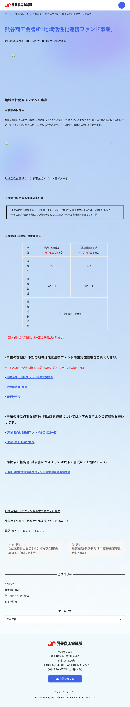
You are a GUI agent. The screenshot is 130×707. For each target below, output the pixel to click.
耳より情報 (11, 601)
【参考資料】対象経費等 (20, 442)
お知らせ (35, 40)
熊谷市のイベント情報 (17, 595)
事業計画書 (13, 396)
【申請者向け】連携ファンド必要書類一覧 (31, 432)
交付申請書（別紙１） (19, 387)
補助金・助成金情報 (55, 40)
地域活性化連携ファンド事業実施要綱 (29, 377)
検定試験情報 (12, 589)
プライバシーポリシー (65, 692)
